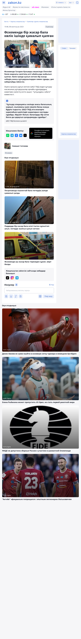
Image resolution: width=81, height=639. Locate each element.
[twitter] (25, 135)
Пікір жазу (48, 296)
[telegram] (12, 135)
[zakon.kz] (14, 2)
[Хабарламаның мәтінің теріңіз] (29, 290)
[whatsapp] (7, 135)
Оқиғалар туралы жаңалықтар (37, 21)
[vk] (21, 135)
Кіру (52, 285)
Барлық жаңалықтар (18, 21)
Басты (6, 21)
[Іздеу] (77, 2)
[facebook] (16, 135)
